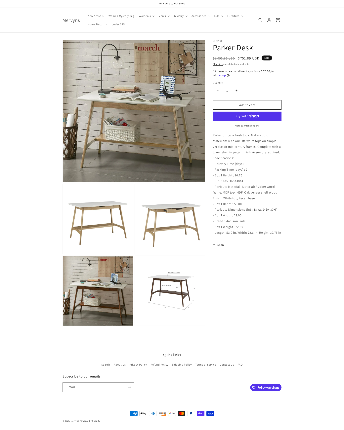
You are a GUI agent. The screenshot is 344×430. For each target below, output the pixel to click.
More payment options (247, 125)
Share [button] (221, 245)
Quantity (218, 82)
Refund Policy (159, 364)
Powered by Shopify (90, 420)
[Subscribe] (129, 387)
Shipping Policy (182, 364)
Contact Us (227, 364)
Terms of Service (205, 364)
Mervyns (75, 420)
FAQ (240, 364)
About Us (120, 364)
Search (105, 364)
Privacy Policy (138, 364)
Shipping (218, 63)
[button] (146, 16)
